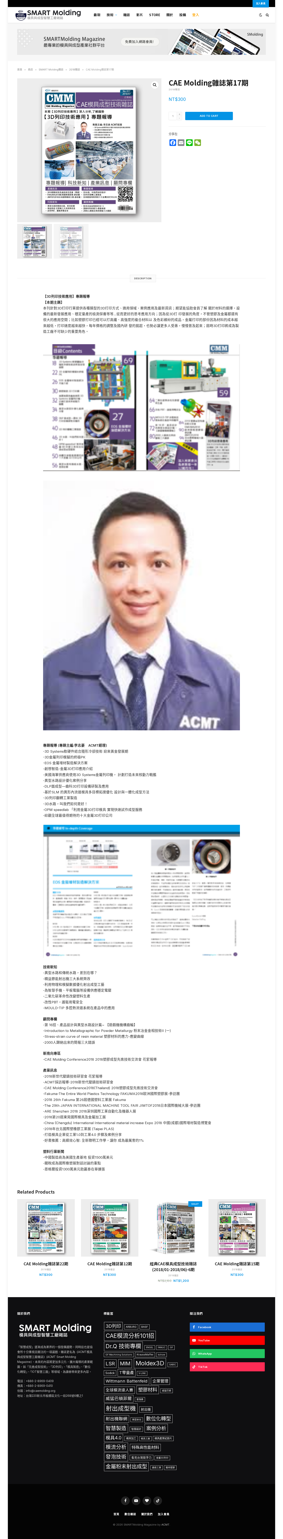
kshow (161, 1354)
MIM (125, 1363)
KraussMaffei (145, 1354)
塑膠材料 (147, 1390)
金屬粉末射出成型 (126, 1466)
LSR (110, 1364)
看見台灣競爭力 (141, 1457)
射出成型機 (121, 1408)
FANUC (161, 1347)
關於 (169, 14)
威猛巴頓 (166, 1390)
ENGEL (149, 1347)
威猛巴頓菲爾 (119, 1398)
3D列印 (113, 1326)
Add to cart (209, 115)
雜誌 (126, 14)
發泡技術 (116, 1457)
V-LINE (142, 1373)
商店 (30, 69)
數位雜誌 (130, 1514)
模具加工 (131, 1438)
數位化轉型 (158, 1419)
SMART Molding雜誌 (51, 69)
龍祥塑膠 (170, 1467)
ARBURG (131, 1326)
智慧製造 (116, 1428)
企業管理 (160, 1381)
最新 (97, 14)
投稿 (182, 14)
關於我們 (147, 1514)
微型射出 (136, 1419)
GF (171, 1347)
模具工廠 (145, 1438)
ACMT (165, 1524)
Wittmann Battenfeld (127, 1381)
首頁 (19, 69)
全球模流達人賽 (119, 1390)
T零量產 (126, 1372)
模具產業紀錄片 (163, 1438)
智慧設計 (136, 1429)
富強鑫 (140, 1399)
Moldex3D (149, 1363)
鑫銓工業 (156, 1467)
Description (143, 278)
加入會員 (163, 1514)
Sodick (110, 1373)
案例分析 (156, 1428)
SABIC (172, 1364)
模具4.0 (113, 1437)
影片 (139, 14)
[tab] (143, 278)
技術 (110, 14)
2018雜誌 (74, 69)
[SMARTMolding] (48, 15)
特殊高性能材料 (145, 1447)
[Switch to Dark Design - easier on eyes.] (260, 15)
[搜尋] (267, 15)
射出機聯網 (116, 1418)
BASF (144, 1326)
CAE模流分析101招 (130, 1335)
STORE (154, 14)
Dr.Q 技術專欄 (123, 1346)
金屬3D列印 (162, 1458)
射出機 (146, 1409)
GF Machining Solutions (118, 1354)
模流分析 (116, 1447)
